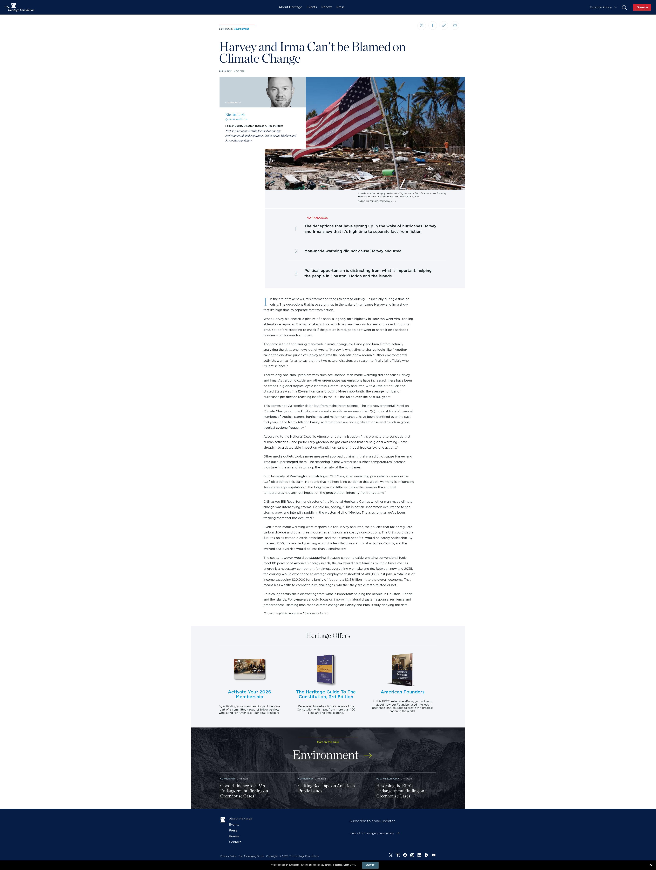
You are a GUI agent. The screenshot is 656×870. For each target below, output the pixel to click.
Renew (326, 7)
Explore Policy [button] (601, 7)
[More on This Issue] (368, 753)
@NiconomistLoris (236, 119)
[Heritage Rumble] (426, 855)
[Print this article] (455, 25)
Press (340, 7)
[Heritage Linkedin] (419, 855)
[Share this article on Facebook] (432, 25)
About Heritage (290, 7)
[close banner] (651, 865)
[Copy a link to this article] (444, 25)
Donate (642, 7)
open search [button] (624, 7)
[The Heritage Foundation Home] (20, 7)
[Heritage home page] (223, 819)
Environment (241, 29)
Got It (370, 865)
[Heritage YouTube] (434, 855)
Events (312, 7)
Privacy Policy (228, 856)
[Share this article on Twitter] (421, 26)
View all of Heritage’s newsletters (372, 833)
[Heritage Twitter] (391, 855)
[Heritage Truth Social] (398, 855)
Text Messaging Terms (251, 856)
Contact (235, 842)
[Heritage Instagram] (412, 855)
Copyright (272, 856)
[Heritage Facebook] (405, 855)
